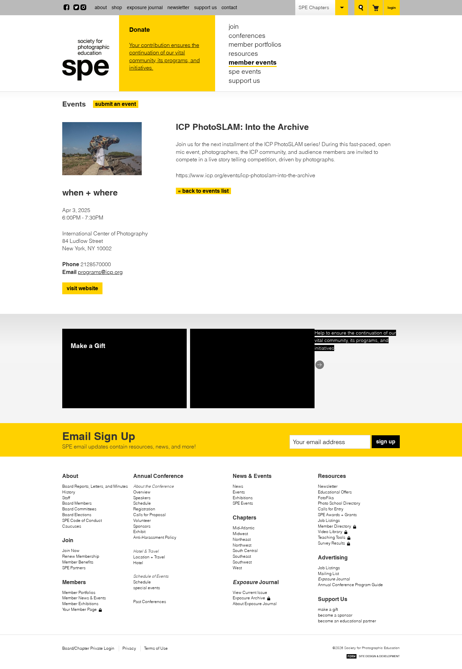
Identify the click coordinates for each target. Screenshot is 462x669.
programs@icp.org (100, 272)
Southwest (242, 561)
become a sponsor (335, 615)
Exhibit (139, 531)
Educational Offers (335, 491)
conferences (247, 35)
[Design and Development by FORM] (373, 657)
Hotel (138, 562)
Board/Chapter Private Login (88, 648)
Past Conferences (149, 601)
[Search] (361, 7)
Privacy (129, 648)
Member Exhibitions (80, 603)
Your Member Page (79, 609)
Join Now (70, 550)
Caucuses (71, 526)
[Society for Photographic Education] (89, 59)
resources (243, 53)
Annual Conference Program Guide (350, 584)
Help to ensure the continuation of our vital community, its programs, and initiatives (355, 340)
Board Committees (79, 508)
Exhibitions (243, 497)
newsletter (178, 7)
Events (239, 491)
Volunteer (142, 520)
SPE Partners (74, 567)
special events (146, 587)
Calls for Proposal (149, 514)
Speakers (142, 497)
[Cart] (375, 7)
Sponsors (142, 526)
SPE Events (243, 503)
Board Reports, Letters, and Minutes (95, 486)
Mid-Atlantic (244, 527)
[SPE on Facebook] (66, 8)
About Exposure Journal (255, 603)
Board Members (77, 503)
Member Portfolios (78, 592)
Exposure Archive (249, 597)
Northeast (242, 539)
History (68, 491)
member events (253, 62)
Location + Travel (149, 556)
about (101, 7)
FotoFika (326, 497)
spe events (245, 71)
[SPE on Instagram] (83, 8)
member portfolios (255, 44)
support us (205, 7)
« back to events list (203, 191)
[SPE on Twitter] (76, 8)
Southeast (242, 556)
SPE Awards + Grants (337, 514)
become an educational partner (347, 620)
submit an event (115, 104)
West (237, 567)
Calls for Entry (330, 508)
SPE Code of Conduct (82, 520)
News (238, 486)
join (234, 26)
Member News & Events (84, 597)
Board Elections (76, 514)
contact (229, 7)
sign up (385, 441)
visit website (82, 288)
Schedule (142, 503)
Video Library (330, 531)
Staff (66, 497)
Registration (144, 508)
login (392, 7)
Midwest (240, 533)
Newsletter (328, 486)
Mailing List (328, 573)
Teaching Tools (331, 537)
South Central (245, 550)
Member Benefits (77, 561)
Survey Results (331, 543)
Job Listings (329, 520)
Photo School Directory (339, 503)
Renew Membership (80, 556)
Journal (334, 578)
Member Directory (334, 526)
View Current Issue (250, 592)
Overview (142, 491)
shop (117, 7)
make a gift (328, 609)
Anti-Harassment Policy (154, 537)
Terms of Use (156, 648)
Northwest (242, 545)
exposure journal (145, 7)
